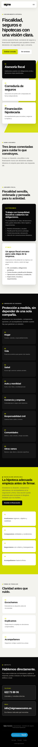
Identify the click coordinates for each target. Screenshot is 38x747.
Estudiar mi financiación (12, 503)
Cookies (25, 740)
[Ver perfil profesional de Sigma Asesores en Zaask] (19, 734)
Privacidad (19, 740)
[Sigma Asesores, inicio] (7, 4)
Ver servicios (25, 51)
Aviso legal (13, 740)
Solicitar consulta (10, 51)
